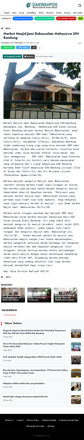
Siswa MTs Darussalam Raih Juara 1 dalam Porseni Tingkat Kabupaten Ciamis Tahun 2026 (45, 18)
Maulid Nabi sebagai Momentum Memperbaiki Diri (25, 396)
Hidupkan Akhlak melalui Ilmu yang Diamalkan (24, 383)
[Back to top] (78, 435)
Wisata (59, 13)
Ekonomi (49, 13)
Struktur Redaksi (49, 420)
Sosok (21, 13)
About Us (9, 420)
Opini (14, 13)
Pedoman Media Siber (69, 420)
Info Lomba (77, 13)
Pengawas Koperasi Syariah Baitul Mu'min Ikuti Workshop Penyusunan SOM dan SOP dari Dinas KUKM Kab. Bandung (23, 18)
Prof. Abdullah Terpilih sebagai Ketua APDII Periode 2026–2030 (67, 18)
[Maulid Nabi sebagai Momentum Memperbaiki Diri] (76, 399)
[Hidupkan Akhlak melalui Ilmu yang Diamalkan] (76, 386)
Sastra (41, 13)
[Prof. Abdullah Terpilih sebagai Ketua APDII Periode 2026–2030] (76, 360)
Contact (20, 420)
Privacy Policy (33, 420)
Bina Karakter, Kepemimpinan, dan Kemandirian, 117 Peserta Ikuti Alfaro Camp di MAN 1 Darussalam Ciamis (35, 371)
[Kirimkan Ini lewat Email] (34, 47)
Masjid (6, 13)
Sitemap (50, 426)
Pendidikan (31, 13)
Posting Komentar (10, 315)
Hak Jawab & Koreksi (35, 426)
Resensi (67, 13)
